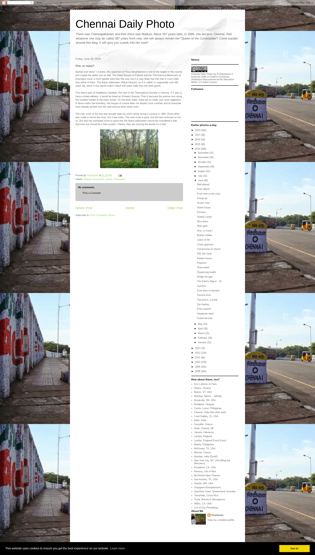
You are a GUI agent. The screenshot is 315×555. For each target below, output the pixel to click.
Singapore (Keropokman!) (207, 487)
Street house (204, 207)
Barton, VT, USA (203, 392)
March (201, 333)
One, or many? (205, 230)
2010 (198, 362)
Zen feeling (203, 304)
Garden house (204, 258)
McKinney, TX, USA (204, 448)
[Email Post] (119, 175)
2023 (198, 130)
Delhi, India (200, 420)
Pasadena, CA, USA (205, 467)
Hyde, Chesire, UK (204, 428)
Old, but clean (204, 253)
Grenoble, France (203, 424)
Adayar (87, 179)
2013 (198, 348)
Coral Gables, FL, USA (206, 416)
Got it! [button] (294, 548)
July (200, 176)
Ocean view (203, 202)
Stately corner (204, 216)
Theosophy (119, 179)
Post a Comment (92, 193)
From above (203, 189)
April (200, 328)
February (203, 337)
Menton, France (202, 452)
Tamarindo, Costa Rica (206, 495)
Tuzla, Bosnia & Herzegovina (209, 499)
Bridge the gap (204, 276)
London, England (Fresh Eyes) (210, 440)
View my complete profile (221, 520)
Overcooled (203, 267)
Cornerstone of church (208, 249)
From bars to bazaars (208, 290)
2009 (198, 366)
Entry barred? (204, 309)
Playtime (201, 262)
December (203, 152)
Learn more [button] (117, 548)
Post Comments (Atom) (102, 215)
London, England (203, 436)
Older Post (175, 208)
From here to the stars (209, 193)
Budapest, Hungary (204, 404)
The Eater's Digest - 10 (209, 281)
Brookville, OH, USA (205, 400)
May (200, 324)
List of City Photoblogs (206, 507)
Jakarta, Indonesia (204, 432)
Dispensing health (206, 272)
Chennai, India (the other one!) (210, 412)
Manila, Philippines (204, 444)
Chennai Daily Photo (124, 24)
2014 (198, 148)
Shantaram (217, 515)
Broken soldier (204, 235)
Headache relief (205, 313)
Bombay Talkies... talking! (208, 396)
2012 (198, 352)
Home (130, 208)
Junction (201, 286)
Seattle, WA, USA (203, 483)
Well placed (203, 184)
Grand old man (205, 318)
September (204, 166)
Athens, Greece (202, 388)
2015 (198, 144)
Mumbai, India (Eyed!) (205, 456)
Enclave (201, 212)
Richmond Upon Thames (207, 475)
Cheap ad (202, 198)
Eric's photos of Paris (205, 384)
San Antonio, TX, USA (206, 479)
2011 (198, 357)
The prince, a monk (207, 299)
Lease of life (203, 239)
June (201, 180)
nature (109, 179)
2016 (198, 139)
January (202, 342)
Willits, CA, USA (203, 503)
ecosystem (98, 179)
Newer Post (83, 208)
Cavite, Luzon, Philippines (208, 408)
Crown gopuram (205, 244)
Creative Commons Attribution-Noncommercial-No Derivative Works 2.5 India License (212, 79)
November (203, 157)
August (202, 171)
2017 (198, 135)
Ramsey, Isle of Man (205, 471)
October (202, 162)
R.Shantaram (224, 74)
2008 (198, 371)
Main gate (202, 226)
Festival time (204, 295)
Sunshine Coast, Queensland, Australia (215, 491)
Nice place (202, 221)
